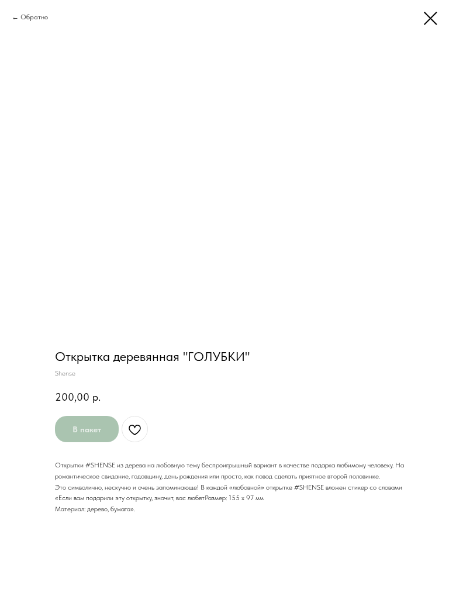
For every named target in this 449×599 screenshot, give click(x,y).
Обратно (34, 17)
